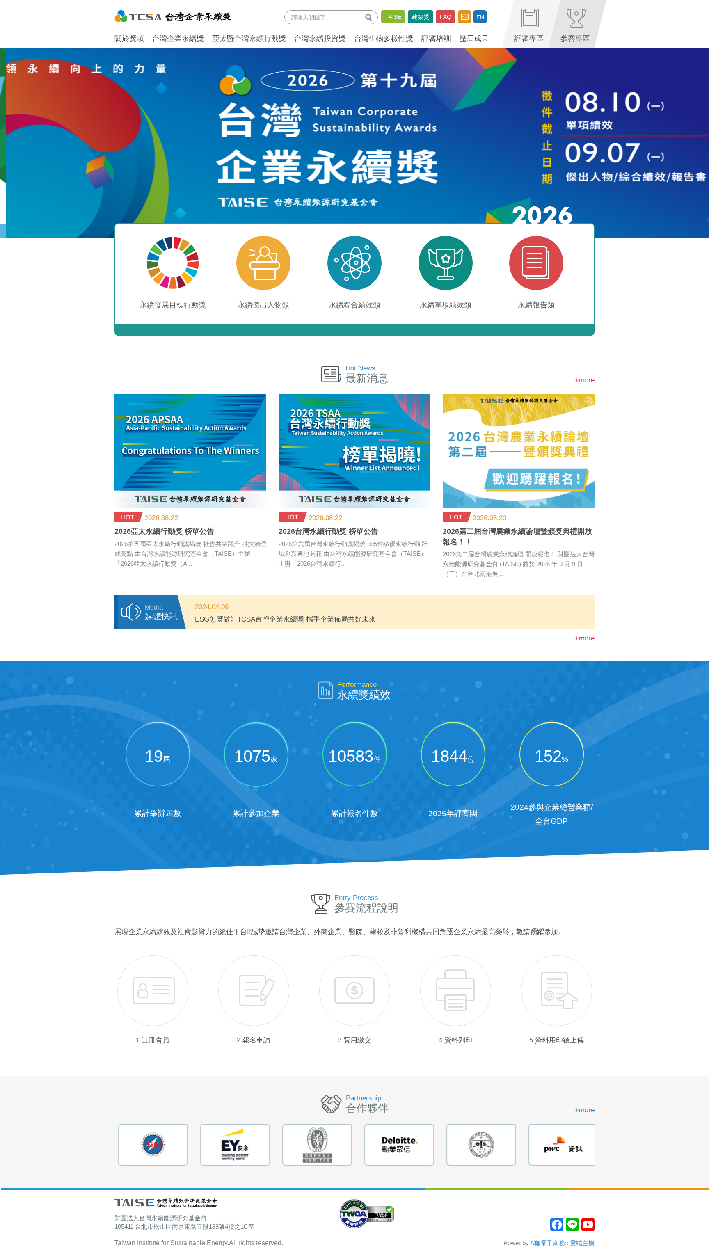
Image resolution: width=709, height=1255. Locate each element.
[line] (572, 1224)
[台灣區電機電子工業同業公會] (149, 1145)
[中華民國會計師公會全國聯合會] (477, 1145)
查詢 (370, 17)
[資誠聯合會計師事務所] (560, 1145)
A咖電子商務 (547, 1242)
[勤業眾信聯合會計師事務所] (395, 1145)
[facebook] (556, 1224)
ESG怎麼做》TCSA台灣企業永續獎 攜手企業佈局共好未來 (285, 619)
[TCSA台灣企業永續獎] (172, 15)
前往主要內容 (26, 5)
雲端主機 (582, 1242)
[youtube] (588, 1224)
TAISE (393, 17)
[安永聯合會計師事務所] (231, 1145)
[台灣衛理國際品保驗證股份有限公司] (313, 1145)
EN (480, 17)
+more (585, 380)
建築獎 (420, 17)
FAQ (445, 17)
